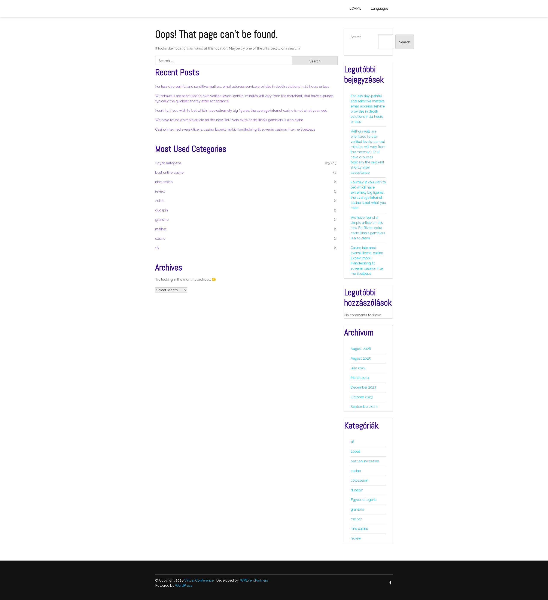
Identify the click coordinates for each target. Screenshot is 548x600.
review (160, 191)
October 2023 (362, 397)
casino (160, 239)
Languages (380, 8)
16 (157, 248)
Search (356, 37)
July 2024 (358, 368)
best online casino (169, 172)
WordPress (183, 585)
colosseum (359, 480)
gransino (162, 220)
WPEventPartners (254, 580)
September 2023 (364, 407)
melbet (161, 229)
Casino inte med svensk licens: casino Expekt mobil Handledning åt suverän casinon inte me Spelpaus (235, 129)
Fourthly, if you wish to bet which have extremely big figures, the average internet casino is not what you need (241, 111)
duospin (161, 210)
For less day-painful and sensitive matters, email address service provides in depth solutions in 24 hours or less (242, 86)
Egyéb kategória (168, 163)
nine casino (164, 182)
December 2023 (363, 387)
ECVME (355, 8)
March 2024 (360, 378)
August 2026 (361, 349)
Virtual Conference (199, 580)
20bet (160, 201)
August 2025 (361, 358)
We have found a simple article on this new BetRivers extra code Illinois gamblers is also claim (229, 120)
